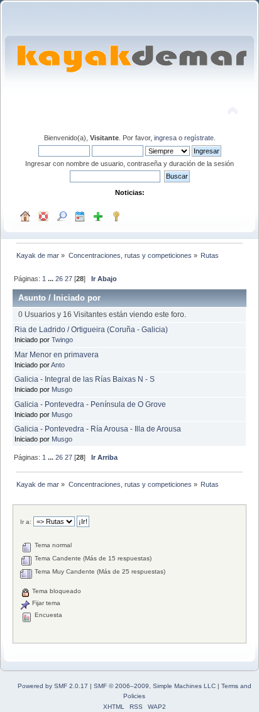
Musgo (62, 389)
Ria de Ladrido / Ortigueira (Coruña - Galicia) (91, 329)
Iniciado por (77, 298)
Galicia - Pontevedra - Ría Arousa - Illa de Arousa (97, 429)
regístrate (199, 138)
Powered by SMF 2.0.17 (53, 685)
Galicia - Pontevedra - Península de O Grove (90, 404)
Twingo (62, 339)
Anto (58, 365)
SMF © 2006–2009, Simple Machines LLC (155, 685)
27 (68, 278)
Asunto (32, 298)
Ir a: (25, 521)
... (51, 278)
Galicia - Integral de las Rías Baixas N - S (84, 379)
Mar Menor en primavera (56, 354)
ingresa (165, 138)
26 (59, 278)
